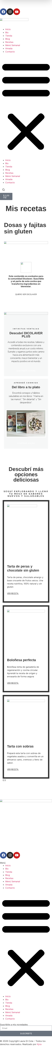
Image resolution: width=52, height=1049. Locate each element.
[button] (26, 106)
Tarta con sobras (20, 746)
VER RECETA (13, 593)
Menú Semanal (12, 45)
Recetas (9, 42)
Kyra (39, 1044)
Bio (7, 32)
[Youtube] (16, 11)
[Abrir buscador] (3, 190)
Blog (7, 39)
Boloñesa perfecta (21, 660)
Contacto (10, 51)
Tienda (8, 35)
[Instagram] (10, 11)
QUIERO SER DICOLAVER (26, 294)
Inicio (8, 29)
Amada (8, 48)
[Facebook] (3, 11)
